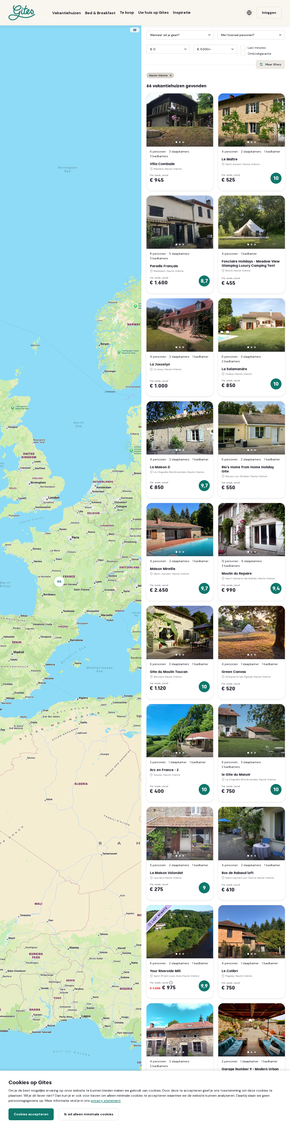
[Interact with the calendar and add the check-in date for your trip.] (148, 35)
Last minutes (257, 48)
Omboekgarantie (259, 54)
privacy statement (106, 1100)
